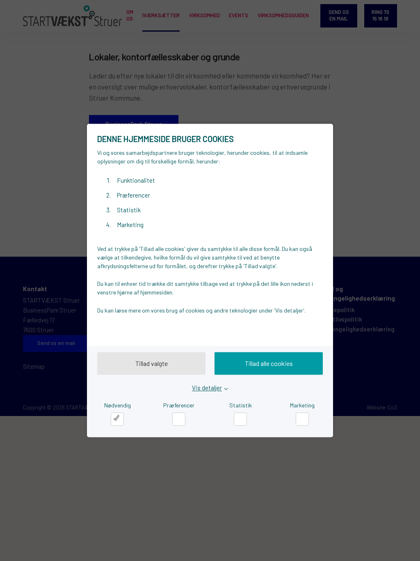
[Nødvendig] (117, 418)
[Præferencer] (178, 418)
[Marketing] (302, 418)
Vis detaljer (207, 388)
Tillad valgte (151, 363)
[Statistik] (240, 418)
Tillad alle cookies (269, 363)
